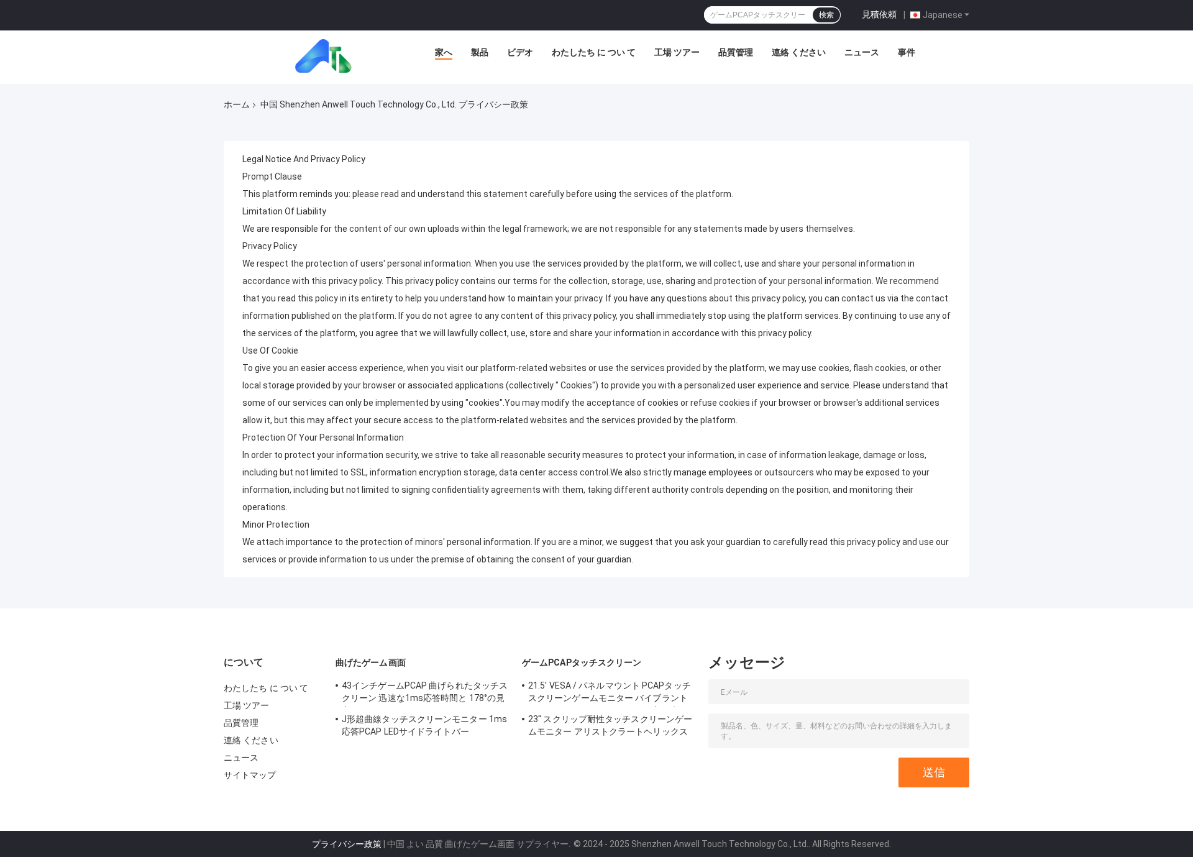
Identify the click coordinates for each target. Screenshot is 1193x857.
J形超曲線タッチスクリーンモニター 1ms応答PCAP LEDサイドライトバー (424, 725)
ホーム (237, 104)
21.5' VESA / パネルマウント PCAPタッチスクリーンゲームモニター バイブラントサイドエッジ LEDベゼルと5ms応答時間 (609, 694)
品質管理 (735, 52)
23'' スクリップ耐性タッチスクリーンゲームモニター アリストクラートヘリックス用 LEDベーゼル (610, 727)
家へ (443, 52)
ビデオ (520, 52)
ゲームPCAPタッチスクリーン (582, 662)
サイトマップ (250, 775)
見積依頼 (879, 14)
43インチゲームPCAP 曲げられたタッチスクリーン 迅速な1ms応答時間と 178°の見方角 (425, 694)
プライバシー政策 (347, 844)
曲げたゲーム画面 (371, 662)
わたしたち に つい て (594, 52)
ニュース (861, 52)
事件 (906, 52)
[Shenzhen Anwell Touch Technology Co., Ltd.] (327, 55)
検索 (826, 15)
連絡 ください (799, 52)
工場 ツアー (677, 52)
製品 (479, 52)
